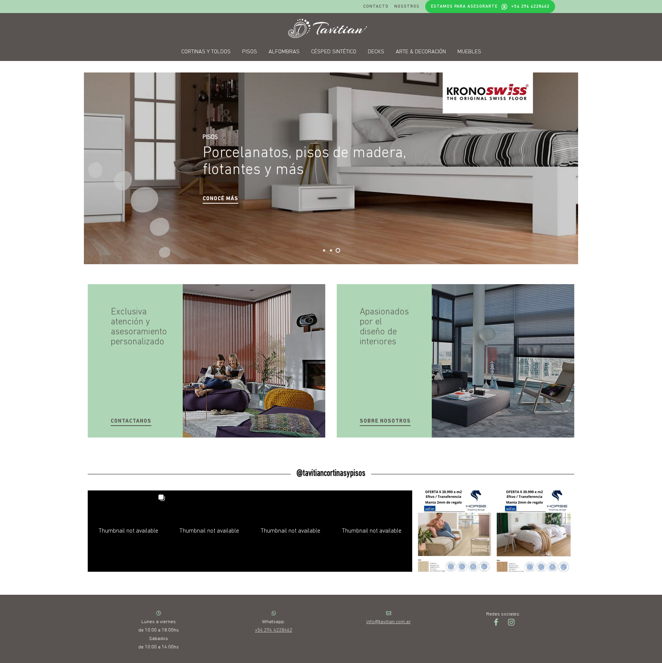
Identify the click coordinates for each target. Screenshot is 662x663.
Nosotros (406, 6)
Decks (376, 52)
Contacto (375, 6)
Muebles (469, 52)
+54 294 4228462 (273, 630)
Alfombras (284, 52)
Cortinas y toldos (206, 52)
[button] (220, 199)
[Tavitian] (331, 28)
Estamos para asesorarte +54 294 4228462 (490, 6)
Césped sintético (333, 52)
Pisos (249, 52)
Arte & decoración (421, 52)
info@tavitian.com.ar (388, 621)
